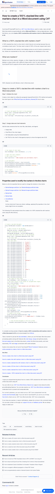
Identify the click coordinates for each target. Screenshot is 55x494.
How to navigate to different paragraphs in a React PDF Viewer (19, 467)
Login (51, 2)
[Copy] (50, 107)
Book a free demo (28, 7)
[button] (51, 11)
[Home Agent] (6, 11)
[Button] (31, 414)
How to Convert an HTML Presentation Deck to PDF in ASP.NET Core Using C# (22, 458)
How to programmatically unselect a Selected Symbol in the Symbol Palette (22, 470)
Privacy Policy (19, 492)
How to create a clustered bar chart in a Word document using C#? (20, 441)
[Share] (48, 10)
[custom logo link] (7, 2)
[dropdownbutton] (51, 22)
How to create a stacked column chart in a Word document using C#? (20, 444)
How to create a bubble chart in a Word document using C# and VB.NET (21, 449)
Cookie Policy (27, 492)
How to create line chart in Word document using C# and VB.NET (19, 446)
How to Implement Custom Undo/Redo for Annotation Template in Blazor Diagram (23, 464)
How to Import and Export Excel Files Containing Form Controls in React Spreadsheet (24, 461)
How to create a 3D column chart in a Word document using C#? (19, 438)
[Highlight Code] (47, 107)
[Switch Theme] (47, 2)
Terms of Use (12, 492)
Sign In (7, 485)
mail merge (29, 339)
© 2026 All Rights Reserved (27, 489)
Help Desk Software (41, 491)
